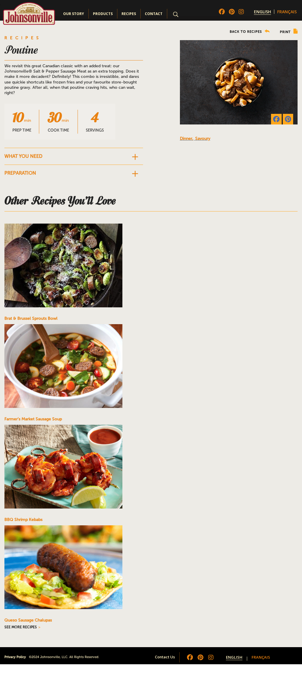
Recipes (129, 13)
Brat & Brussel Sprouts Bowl (31, 318)
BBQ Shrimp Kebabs (23, 519)
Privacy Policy (15, 657)
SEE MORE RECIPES (20, 627)
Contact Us (165, 657)
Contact (154, 13)
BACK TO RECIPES (246, 32)
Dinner (186, 138)
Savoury (202, 138)
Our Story (73, 13)
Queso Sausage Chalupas (28, 620)
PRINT (286, 32)
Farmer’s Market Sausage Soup (33, 418)
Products (103, 13)
